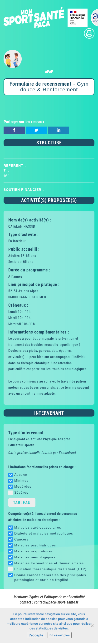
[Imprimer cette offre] (89, 33)
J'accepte (36, 635)
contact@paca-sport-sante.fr (56, 602)
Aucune (20, 474)
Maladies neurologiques (34, 557)
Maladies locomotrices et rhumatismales (49, 563)
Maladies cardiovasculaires (37, 527)
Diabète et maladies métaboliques (43, 533)
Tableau (22, 502)
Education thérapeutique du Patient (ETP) (50, 569)
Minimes (21, 480)
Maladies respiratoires (33, 551)
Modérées (22, 486)
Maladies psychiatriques (35, 545)
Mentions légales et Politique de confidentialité (49, 597)
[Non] (92, 625)
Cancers (21, 539)
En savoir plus (59, 635)
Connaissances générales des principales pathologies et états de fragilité (50, 577)
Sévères (21, 492)
